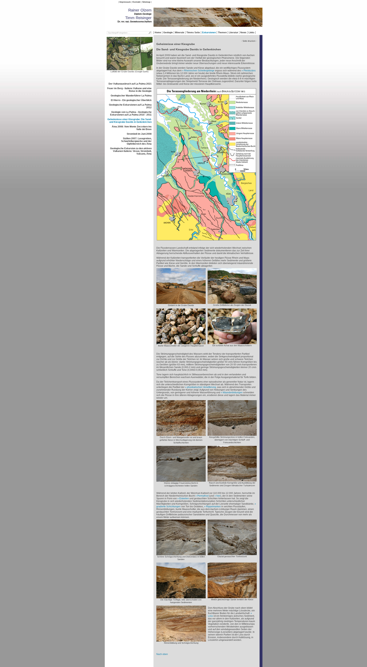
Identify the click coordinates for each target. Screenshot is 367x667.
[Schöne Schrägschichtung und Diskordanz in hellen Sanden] (181, 554)
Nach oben (162, 654)
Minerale (179, 32)
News (243, 32)
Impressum (125, 2)
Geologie (168, 32)
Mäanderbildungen (233, 392)
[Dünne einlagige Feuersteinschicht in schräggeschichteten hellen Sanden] (181, 480)
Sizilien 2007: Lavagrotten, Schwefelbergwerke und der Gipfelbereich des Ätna (136, 141)
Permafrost (203, 495)
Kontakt (136, 2)
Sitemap (146, 2)
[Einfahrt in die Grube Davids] (181, 302)
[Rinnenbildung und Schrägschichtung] (181, 640)
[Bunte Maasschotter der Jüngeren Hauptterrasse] (181, 343)
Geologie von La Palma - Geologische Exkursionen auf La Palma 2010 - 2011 (131, 113)
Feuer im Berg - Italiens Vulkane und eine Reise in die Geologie (129, 89)
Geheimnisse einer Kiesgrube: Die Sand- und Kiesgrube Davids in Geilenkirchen (129, 120)
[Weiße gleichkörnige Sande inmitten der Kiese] (232, 596)
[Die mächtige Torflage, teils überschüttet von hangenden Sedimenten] (181, 597)
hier (218, 495)
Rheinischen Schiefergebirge (199, 70)
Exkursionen (209, 32)
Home (158, 32)
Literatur (233, 32)
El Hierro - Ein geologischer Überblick (131, 100)
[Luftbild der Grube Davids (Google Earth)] (130, 69)
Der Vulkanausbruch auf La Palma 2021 (130, 83)
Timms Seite (193, 32)
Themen (222, 32)
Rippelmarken (213, 506)
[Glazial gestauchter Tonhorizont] (232, 553)
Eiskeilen (184, 498)
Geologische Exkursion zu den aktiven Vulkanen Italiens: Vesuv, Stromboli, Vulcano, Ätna (131, 151)
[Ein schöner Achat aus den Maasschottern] (232, 342)
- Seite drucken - (249, 41)
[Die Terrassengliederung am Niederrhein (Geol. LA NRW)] (206, 241)
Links (251, 32)
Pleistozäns (250, 70)
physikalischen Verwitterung (201, 387)
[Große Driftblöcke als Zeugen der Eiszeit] (232, 302)
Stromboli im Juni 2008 (139, 134)
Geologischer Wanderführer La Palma (131, 95)
